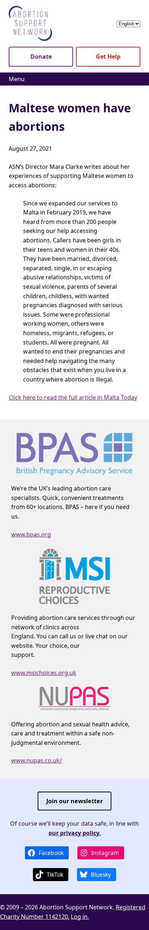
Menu (17, 79)
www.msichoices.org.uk (43, 673)
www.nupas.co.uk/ (36, 760)
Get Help (108, 57)
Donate (41, 57)
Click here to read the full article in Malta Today (73, 397)
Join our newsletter (74, 801)
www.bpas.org (31, 534)
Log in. (80, 917)
